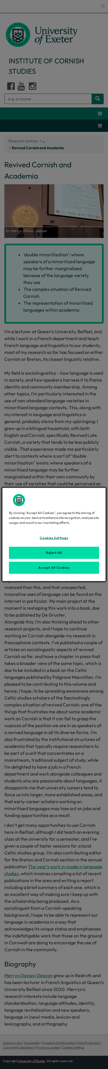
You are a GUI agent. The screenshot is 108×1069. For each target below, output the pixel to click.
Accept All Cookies (53, 568)
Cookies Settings (54, 538)
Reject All (54, 553)
